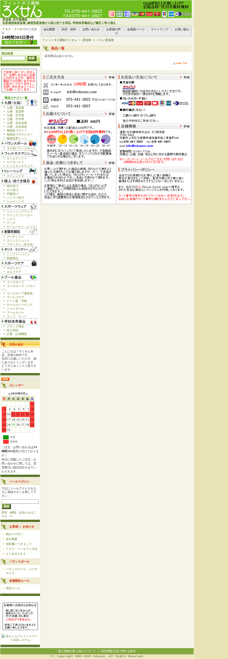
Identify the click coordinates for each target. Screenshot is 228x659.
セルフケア (14, 272)
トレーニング (15, 201)
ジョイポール (15, 308)
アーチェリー (15, 236)
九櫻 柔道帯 (15, 111)
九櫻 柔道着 (15, 107)
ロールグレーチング (20, 304)
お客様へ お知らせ (21, 526)
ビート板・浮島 (17, 301)
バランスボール (19, 561)
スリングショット (18, 240)
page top (181, 63)
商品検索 (7, 53)
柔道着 (86, 40)
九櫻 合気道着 (17, 123)
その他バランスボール (21, 148)
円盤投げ (12, 193)
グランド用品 (15, 326)
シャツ (11, 219)
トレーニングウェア (20, 211)
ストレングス (15, 176)
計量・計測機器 (17, 334)
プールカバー (15, 312)
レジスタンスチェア (20, 166)
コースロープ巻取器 (20, 293)
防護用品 (12, 258)
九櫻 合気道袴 (17, 126)
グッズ (11, 222)
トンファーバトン (18, 254)
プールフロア (15, 297)
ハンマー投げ (15, 197)
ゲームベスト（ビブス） (23, 226)
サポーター (14, 268)
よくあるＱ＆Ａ (16, 553)
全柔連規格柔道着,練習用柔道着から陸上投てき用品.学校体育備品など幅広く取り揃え (59, 23)
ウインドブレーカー (20, 215)
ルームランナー (17, 158)
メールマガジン (19, 481)
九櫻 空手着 (15, 115)
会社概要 (11, 539)
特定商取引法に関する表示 (118, 651)
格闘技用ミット (17, 138)
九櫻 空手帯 (15, 119)
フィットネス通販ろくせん (59, 40)
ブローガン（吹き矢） (21, 244)
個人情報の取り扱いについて (77, 651)
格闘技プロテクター (20, 134)
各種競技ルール (19, 580)
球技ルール (13, 588)
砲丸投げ (12, 186)
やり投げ (12, 190)
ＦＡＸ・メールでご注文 (22, 548)
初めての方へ (14, 534)
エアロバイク (15, 162)
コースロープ (15, 282)
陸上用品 (12, 330)
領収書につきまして (19, 544)
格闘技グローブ (17, 130)
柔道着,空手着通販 (14, 19)
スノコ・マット (17, 316)
